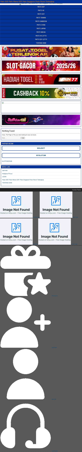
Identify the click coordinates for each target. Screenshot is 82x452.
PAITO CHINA (41, 25)
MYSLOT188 (41, 155)
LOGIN (4, 176)
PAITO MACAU (41, 32)
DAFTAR (4, 170)
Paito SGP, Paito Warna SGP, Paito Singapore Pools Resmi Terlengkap (27, 1)
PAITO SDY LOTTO (41, 39)
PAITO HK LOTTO (41, 36)
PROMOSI (36, 217)
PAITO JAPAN (41, 28)
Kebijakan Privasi (7, 173)
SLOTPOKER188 (7, 161)
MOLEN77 (41, 148)
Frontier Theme (76, 190)
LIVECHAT (74, 244)
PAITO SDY (41, 14)
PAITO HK (41, 10)
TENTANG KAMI (41, 43)
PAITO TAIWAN (41, 18)
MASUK (35, 244)
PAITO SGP (41, 7)
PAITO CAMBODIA (41, 21)
